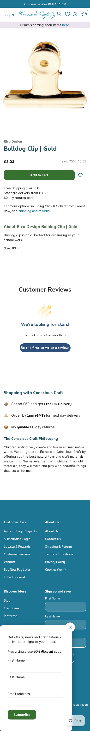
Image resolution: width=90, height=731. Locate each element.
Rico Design (13, 141)
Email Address (19, 694)
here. (66, 25)
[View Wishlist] (67, 14)
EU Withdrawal (14, 576)
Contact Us (53, 538)
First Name (52, 598)
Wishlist (9, 561)
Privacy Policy (55, 561)
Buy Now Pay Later (17, 569)
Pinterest (10, 615)
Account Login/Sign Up (20, 530)
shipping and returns (34, 211)
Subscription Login (17, 538)
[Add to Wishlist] (82, 175)
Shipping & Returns (58, 546)
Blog (7, 600)
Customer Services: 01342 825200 (45, 4)
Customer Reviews (17, 553)
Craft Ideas (11, 607)
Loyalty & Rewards (17, 546)
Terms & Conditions (59, 553)
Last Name (52, 616)
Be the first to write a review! (45, 347)
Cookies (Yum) (55, 569)
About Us (51, 530)
